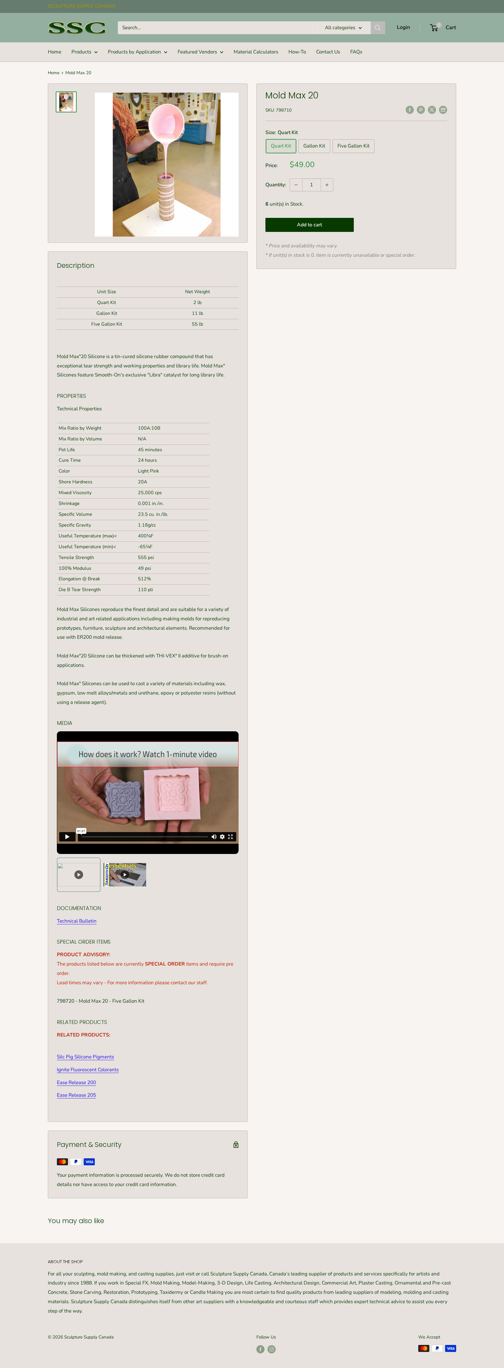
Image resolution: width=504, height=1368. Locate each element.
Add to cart (309, 225)
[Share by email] (443, 109)
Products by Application (134, 51)
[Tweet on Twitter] (432, 109)
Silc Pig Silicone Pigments (85, 1056)
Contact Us (328, 51)
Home (54, 51)
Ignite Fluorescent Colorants (88, 1069)
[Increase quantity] (327, 185)
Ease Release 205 (76, 1095)
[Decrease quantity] (296, 185)
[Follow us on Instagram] (271, 1349)
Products (81, 51)
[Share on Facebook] (410, 109)
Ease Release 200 (76, 1082)
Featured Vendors (197, 51)
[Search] (378, 27)
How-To (297, 51)
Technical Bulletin (77, 921)
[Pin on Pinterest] (421, 109)
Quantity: (275, 184)
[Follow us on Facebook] (260, 1349)
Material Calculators (256, 51)
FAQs (356, 51)
